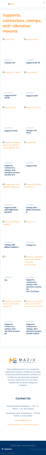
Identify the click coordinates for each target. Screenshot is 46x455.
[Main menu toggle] (3, 3)
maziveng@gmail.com (23, 420)
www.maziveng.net (31, 424)
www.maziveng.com (15, 424)
